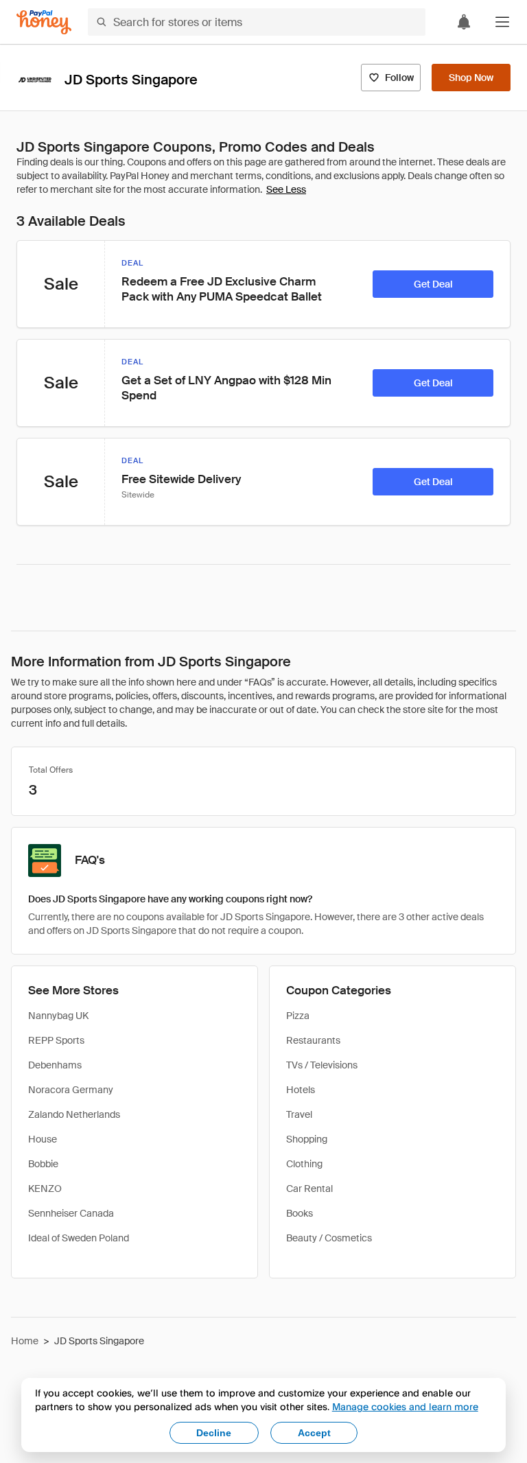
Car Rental (309, 1188)
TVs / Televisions (322, 1065)
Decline (213, 1432)
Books (299, 1213)
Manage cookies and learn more (405, 1406)
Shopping (306, 1139)
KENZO (45, 1188)
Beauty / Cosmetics (329, 1238)
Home (24, 1341)
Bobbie (43, 1164)
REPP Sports (56, 1040)
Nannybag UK (58, 1015)
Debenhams (55, 1065)
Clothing (304, 1164)
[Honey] (43, 22)
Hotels (300, 1090)
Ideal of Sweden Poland (78, 1238)
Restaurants (313, 1040)
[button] (502, 22)
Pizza (297, 1015)
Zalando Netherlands (74, 1114)
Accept (314, 1432)
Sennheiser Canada (71, 1213)
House (42, 1139)
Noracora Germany (70, 1090)
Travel (299, 1114)
